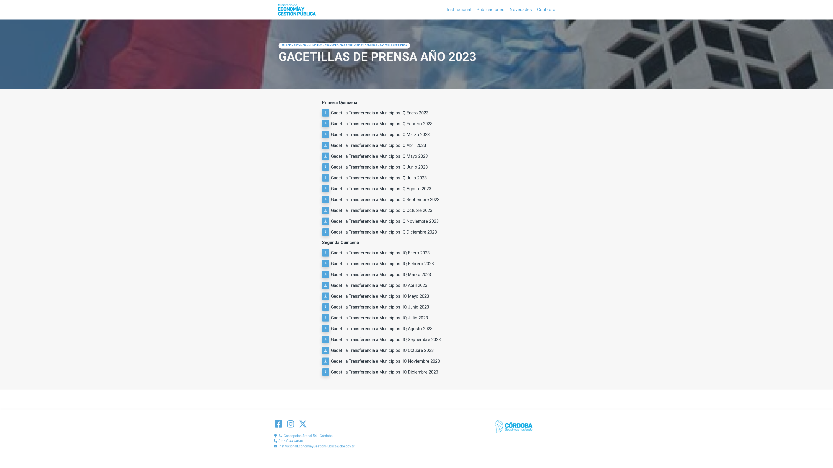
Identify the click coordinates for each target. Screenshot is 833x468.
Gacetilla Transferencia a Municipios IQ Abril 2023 (378, 145)
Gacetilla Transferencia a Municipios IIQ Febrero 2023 (382, 263)
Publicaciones (490, 9)
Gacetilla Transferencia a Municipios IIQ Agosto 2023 (382, 328)
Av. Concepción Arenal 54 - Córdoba (305, 436)
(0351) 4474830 (290, 441)
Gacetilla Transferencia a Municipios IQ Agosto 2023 (381, 188)
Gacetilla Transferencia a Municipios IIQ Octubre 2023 (382, 350)
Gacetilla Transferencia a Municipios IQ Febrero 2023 (382, 123)
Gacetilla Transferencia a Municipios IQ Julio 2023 (379, 177)
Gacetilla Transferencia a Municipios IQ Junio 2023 (379, 167)
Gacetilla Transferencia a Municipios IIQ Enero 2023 (380, 252)
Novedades (521, 9)
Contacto (546, 9)
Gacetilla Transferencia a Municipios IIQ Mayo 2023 (380, 296)
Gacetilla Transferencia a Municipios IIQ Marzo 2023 (381, 274)
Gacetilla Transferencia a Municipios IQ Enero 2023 (379, 112)
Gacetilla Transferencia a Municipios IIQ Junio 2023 (380, 307)
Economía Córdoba (422, 457)
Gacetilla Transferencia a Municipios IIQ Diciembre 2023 (384, 372)
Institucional (459, 9)
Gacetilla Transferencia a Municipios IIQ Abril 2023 (379, 285)
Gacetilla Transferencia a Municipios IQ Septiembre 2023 (385, 199)
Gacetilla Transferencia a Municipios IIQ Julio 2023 (379, 317)
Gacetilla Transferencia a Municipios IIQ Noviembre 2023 (385, 361)
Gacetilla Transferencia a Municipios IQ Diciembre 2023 (384, 232)
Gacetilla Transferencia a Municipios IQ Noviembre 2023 (385, 221)
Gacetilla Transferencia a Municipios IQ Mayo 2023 (379, 156)
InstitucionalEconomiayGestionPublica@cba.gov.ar (316, 446)
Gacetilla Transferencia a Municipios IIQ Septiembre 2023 (386, 339)
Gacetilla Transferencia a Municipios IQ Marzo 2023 (380, 134)
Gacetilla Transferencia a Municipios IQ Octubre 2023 (381, 210)
